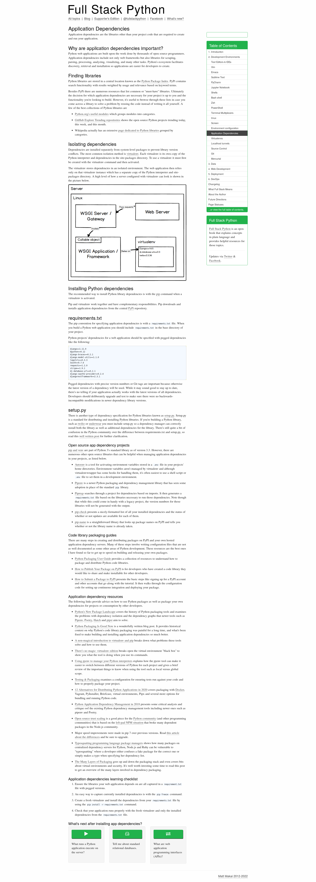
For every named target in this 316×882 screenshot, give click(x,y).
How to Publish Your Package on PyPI (98, 569)
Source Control (219, 148)
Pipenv (79, 483)
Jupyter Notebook (220, 87)
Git (212, 153)
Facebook (156, 18)
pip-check (81, 512)
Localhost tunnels (220, 143)
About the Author (217, 194)
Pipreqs (79, 493)
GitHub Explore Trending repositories (97, 120)
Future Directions (217, 199)
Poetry (88, 620)
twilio (81, 423)
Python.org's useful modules (92, 114)
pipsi (109, 620)
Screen (215, 123)
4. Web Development (219, 168)
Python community (144, 718)
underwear (95, 423)
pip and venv (75, 450)
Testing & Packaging (87, 679)
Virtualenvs (217, 138)
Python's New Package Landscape (95, 612)
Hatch (97, 620)
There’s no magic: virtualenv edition (96, 651)
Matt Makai (225, 876)
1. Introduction (215, 51)
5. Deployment (216, 174)
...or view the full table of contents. (226, 209)
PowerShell (217, 107)
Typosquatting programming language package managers (109, 743)
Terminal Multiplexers (222, 112)
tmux (213, 118)
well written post (89, 436)
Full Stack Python (116, 8)
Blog (87, 18)
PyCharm (216, 82)
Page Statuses (216, 204)
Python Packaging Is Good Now (94, 626)
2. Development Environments (224, 56)
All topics (74, 18)
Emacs (214, 72)
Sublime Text (218, 77)
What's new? (175, 18)
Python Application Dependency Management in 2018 (107, 704)
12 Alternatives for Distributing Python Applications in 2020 (111, 690)
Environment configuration (224, 128)
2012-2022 (241, 876)
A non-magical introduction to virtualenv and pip (104, 640)
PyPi (131, 308)
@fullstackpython (134, 18)
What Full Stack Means (220, 189)
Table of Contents (223, 45)
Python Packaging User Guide (93, 558)
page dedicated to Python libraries (138, 130)
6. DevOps (213, 179)
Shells (214, 92)
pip (158, 294)
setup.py (169, 415)
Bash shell (216, 97)
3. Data (212, 163)
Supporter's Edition (106, 18)
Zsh (213, 102)
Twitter (228, 256)
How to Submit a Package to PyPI (95, 579)
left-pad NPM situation (129, 722)
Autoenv (80, 464)
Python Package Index (155, 81)
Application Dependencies (224, 133)
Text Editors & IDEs (221, 62)
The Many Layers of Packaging (93, 761)
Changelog (214, 184)
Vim (213, 67)
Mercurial (216, 158)
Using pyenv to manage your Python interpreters (103, 661)
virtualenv (132, 154)
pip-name (80, 522)
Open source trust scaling (90, 718)
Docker (179, 690)
